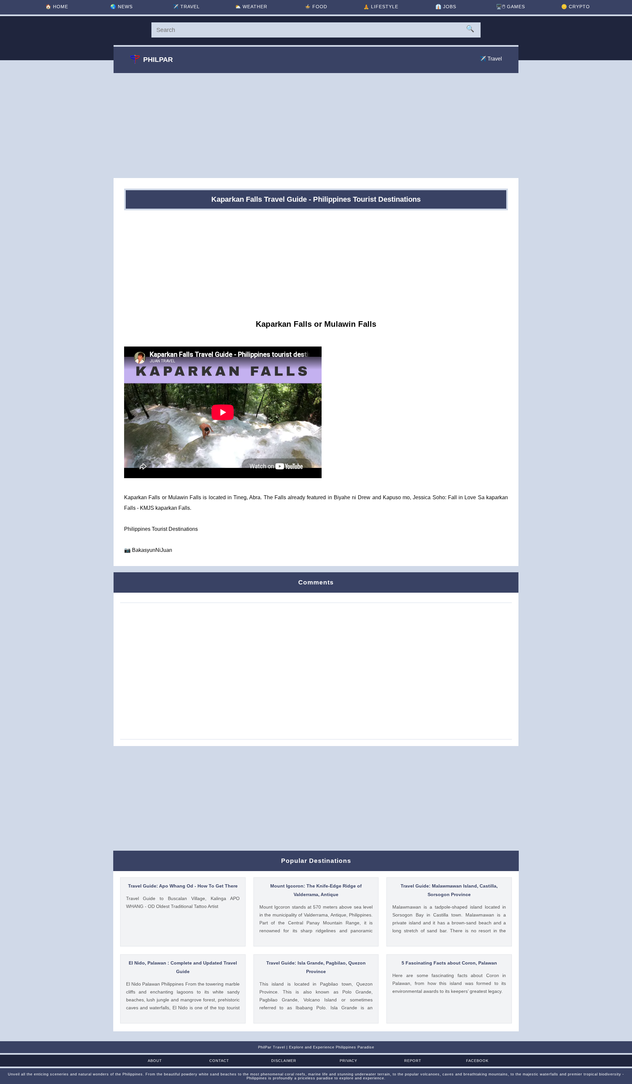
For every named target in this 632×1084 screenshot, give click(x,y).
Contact (219, 1061)
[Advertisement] (316, 125)
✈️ (186, 6)
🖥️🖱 (510, 6)
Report (412, 1061)
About (155, 1061)
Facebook (477, 1061)
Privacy (348, 1061)
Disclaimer (283, 1061)
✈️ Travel (491, 59)
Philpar (158, 59)
